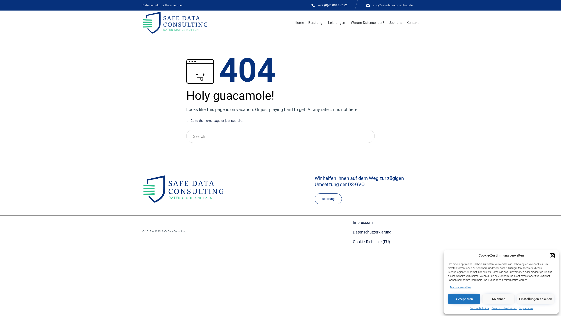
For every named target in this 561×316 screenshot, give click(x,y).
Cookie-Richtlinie (479, 308)
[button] (552, 255)
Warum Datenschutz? (367, 23)
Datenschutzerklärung (504, 308)
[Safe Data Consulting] (175, 23)
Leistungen (336, 23)
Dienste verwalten (460, 287)
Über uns (395, 23)
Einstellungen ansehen (535, 299)
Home (299, 23)
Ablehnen (498, 299)
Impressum (526, 308)
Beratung (315, 23)
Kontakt (413, 23)
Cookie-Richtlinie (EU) (371, 241)
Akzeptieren (464, 299)
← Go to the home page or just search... (215, 121)
